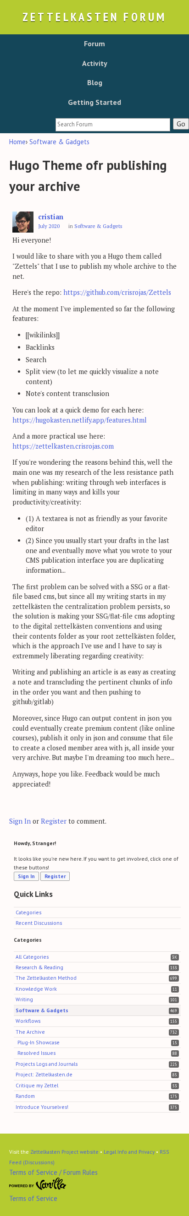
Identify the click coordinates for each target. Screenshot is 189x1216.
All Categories (32, 956)
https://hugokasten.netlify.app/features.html (79, 420)
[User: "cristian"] (22, 222)
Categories (28, 912)
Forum (94, 43)
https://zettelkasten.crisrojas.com (63, 446)
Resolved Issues (36, 1052)
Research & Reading (39, 967)
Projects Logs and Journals (47, 1063)
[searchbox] (113, 124)
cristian (50, 216)
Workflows (28, 1020)
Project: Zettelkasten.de (44, 1074)
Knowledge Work (36, 988)
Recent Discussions (39, 922)
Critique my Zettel (37, 1085)
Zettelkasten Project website (64, 1151)
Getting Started (94, 102)
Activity (94, 63)
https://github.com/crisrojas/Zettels (117, 292)
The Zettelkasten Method (46, 977)
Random (25, 1095)
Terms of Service (33, 1198)
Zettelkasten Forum (94, 16)
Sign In (20, 821)
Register (54, 821)
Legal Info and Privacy (129, 1151)
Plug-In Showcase (38, 1042)
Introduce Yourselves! (42, 1106)
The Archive (30, 1031)
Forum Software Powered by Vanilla (38, 1184)
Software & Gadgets (98, 226)
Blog (94, 82)
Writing (24, 999)
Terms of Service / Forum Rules (53, 1172)
